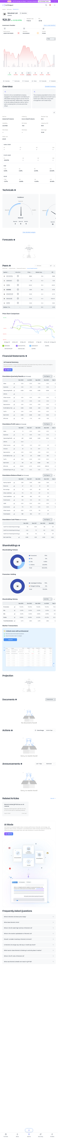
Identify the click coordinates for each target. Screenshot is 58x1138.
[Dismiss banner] (55, 1)
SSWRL (47, 345)
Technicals (17, 81)
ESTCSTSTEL (21, 345)
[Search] (46, 5)
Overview (7, 81)
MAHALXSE (21, 348)
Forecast (26, 81)
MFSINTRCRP (8, 348)
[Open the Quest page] (50, 5)
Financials (43, 81)
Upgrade (10, 639)
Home (3, 9)
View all (52, 798)
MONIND (7, 345)
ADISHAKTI (35, 345)
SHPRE (34, 348)
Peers (35, 81)
